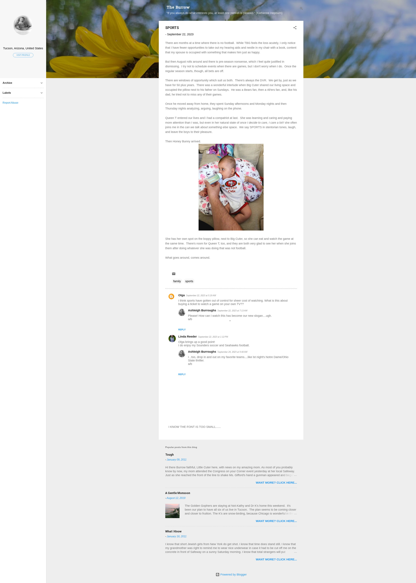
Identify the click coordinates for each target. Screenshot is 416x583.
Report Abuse (10, 102)
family (177, 281)
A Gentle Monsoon (177, 493)
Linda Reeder (187, 336)
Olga (181, 295)
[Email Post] (174, 274)
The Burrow (178, 8)
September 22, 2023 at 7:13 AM (232, 310)
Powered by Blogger (233, 574)
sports (189, 281)
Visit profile (23, 55)
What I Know (173, 531)
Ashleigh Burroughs (202, 310)
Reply (182, 329)
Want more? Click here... (276, 482)
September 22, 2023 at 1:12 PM (213, 337)
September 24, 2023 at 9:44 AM (232, 352)
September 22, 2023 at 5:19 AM (201, 295)
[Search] (301, 9)
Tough (169, 454)
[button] (295, 28)
